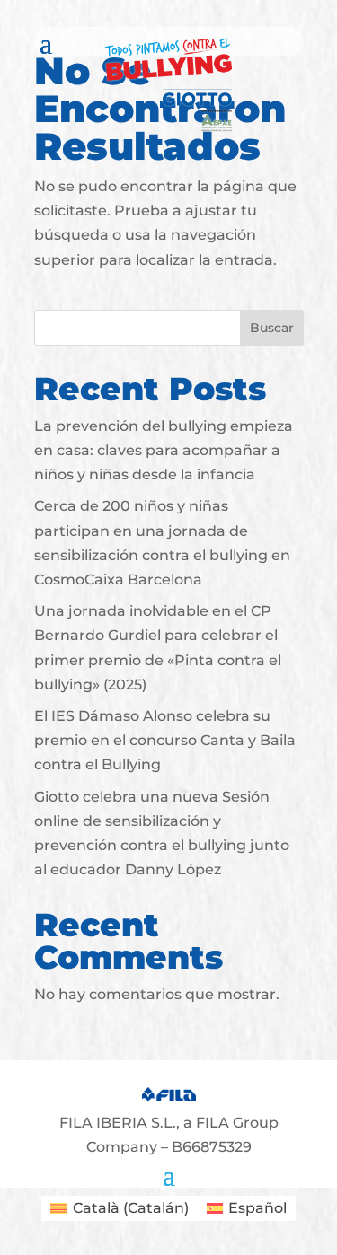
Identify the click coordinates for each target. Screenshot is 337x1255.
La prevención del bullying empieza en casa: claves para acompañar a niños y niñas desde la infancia (163, 450)
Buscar (272, 328)
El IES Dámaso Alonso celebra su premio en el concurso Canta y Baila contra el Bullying (165, 740)
